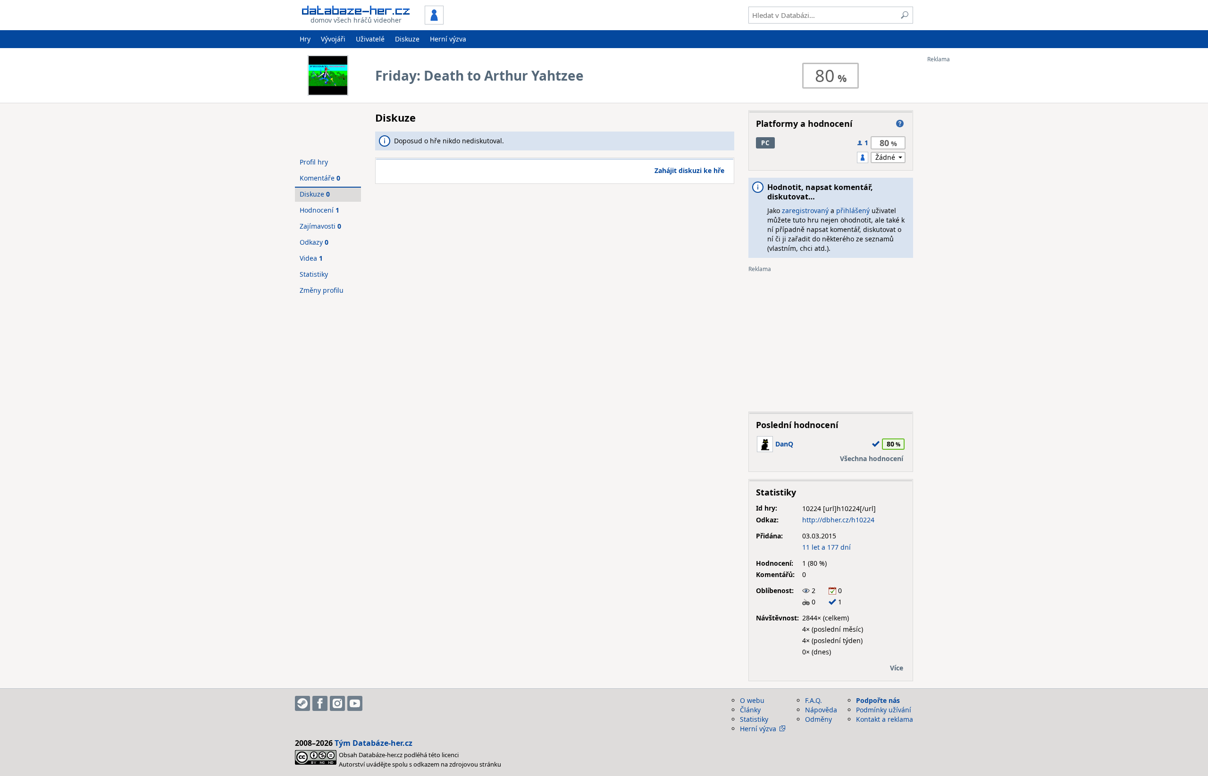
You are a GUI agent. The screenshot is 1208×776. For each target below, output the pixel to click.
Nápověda (821, 709)
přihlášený (853, 210)
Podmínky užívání (883, 709)
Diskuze (407, 38)
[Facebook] (319, 703)
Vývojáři (333, 38)
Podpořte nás (878, 700)
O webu (752, 700)
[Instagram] (337, 703)
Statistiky (314, 274)
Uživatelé (370, 38)
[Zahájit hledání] (904, 15)
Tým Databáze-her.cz (373, 743)
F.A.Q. (813, 700)
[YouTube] (354, 703)
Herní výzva (448, 38)
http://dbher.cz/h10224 (838, 519)
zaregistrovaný (805, 210)
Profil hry (314, 161)
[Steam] (302, 703)
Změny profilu (322, 290)
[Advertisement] (965, 204)
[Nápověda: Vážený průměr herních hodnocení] (900, 123)
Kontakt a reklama (884, 719)
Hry (305, 38)
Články (750, 709)
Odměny (818, 719)
